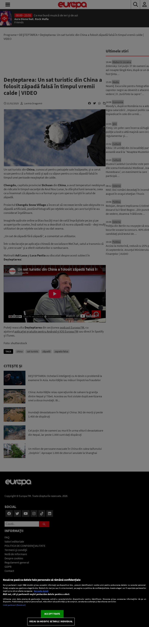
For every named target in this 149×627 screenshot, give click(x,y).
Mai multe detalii (41, 591)
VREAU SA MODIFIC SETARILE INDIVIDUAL (51, 621)
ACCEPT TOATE (52, 613)
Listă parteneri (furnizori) (14, 605)
